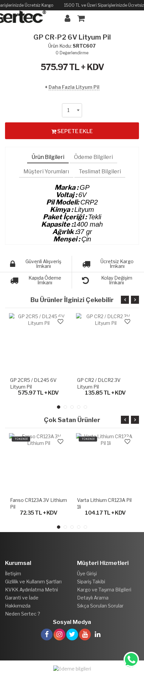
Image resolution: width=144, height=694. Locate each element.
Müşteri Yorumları (46, 171)
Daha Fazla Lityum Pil (74, 87)
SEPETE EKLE (74, 131)
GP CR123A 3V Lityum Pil (109, 380)
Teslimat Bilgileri (100, 171)
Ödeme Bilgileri (93, 157)
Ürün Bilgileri (47, 157)
